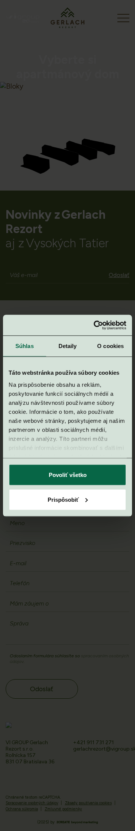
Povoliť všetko (68, 475)
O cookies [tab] (110, 346)
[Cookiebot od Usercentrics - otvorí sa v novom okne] (95, 325)
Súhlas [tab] (24, 346)
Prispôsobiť (63, 499)
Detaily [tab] (67, 346)
